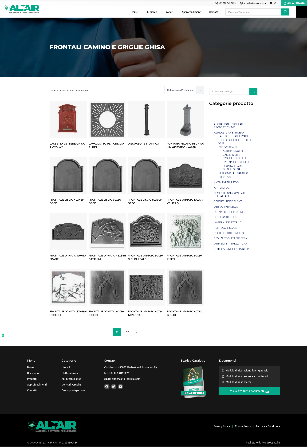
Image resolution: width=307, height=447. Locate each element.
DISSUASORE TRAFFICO (143, 143)
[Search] (285, 11)
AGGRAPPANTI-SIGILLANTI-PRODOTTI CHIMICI (230, 125)
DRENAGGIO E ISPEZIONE (229, 212)
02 (127, 332)
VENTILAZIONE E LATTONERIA (231, 249)
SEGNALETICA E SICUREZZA (230, 238)
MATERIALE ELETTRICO (227, 222)
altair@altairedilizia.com (255, 3)
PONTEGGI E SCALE (225, 228)
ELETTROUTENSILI (225, 217)
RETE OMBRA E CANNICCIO (234, 173)
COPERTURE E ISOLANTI (228, 201)
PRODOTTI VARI (227, 147)
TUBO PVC (224, 177)
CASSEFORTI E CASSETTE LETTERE (235, 156)
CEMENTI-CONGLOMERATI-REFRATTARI (230, 194)
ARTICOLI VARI (222, 188)
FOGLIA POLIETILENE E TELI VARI (234, 141)
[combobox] (184, 90)
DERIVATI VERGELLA (226, 207)
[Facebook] (271, 3)
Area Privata (296, 3)
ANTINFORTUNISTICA (227, 182)
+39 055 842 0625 (227, 3)
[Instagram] (275, 3)
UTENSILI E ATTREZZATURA (230, 243)
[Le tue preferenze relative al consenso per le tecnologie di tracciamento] (3, 335)
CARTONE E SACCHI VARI (233, 136)
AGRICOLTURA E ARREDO (229, 132)
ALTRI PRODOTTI (233, 151)
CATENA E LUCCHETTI (236, 162)
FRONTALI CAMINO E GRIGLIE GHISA (235, 167)
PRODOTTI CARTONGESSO (229, 233)
